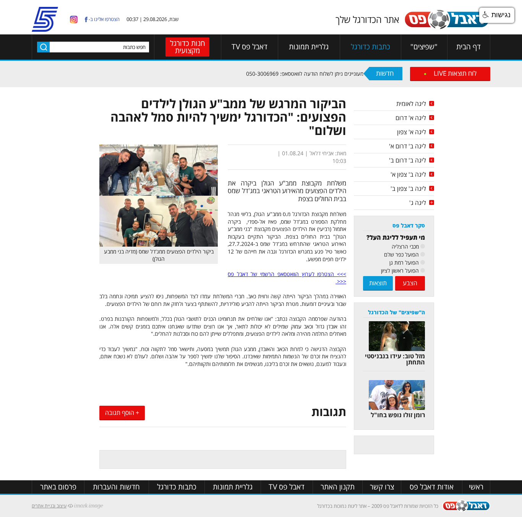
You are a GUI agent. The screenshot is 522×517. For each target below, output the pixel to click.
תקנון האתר (338, 487)
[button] (496, 15)
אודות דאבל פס (432, 487)
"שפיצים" (424, 46)
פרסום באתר (58, 487)
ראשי (476, 487)
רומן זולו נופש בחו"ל (398, 415)
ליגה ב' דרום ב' (407, 160)
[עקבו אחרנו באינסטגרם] (74, 19)
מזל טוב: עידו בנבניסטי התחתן (395, 359)
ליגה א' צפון (411, 132)
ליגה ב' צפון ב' (408, 188)
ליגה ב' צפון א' (408, 174)
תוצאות (378, 283)
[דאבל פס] (446, 27)
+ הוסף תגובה (122, 412)
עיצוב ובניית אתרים (49, 505)
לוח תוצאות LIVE (455, 73)
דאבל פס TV (249, 46)
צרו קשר (382, 487)
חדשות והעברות (116, 487)
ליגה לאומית (411, 103)
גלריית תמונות (309, 46)
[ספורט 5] (45, 28)
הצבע (410, 283)
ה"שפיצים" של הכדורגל (396, 312)
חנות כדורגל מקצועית (187, 46)
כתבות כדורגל (370, 46)
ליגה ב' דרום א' (407, 146)
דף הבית (468, 46)
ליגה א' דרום (411, 118)
